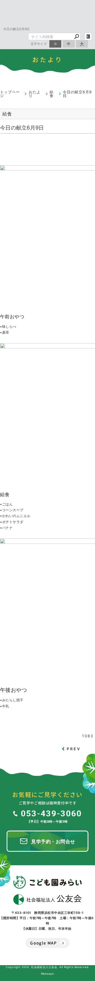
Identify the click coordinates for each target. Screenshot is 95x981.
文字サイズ (39, 44)
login (88, 36)
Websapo (47, 973)
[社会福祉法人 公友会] (47, 899)
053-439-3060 (51, 813)
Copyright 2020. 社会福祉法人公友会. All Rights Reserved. (47, 967)
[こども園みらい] (47, 882)
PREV (74, 749)
